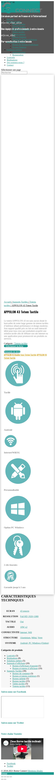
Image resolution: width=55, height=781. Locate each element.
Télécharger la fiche (14, 346)
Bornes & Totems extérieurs (24, 39)
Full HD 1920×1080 (29, 616)
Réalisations (12, 60)
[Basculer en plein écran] (8, 776)
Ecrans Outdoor (19, 37)
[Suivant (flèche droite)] (5, 779)
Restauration (17, 55)
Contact (10, 65)
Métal (34, 637)
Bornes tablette (19, 34)
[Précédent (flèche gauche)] (2, 779)
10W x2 (23, 627)
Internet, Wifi (26, 632)
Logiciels (11, 57)
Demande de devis (12, 352)
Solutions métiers (14, 50)
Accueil (10, 19)
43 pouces (24, 611)
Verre (40, 637)
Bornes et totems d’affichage (25, 668)
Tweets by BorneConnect (12, 728)
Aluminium (25, 637)
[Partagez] (5, 776)
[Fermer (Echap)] (2, 776)
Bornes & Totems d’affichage (25, 45)
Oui (22, 621)
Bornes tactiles (18, 24)
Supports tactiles (14, 22)
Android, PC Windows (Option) (34, 643)
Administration (19, 52)
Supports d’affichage (16, 42)
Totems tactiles (18, 27)
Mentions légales (35, 771)
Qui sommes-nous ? (15, 62)
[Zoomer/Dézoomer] (11, 776)
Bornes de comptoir (21, 29)
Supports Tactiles (20, 302)
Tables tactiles (18, 32)
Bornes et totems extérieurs (24, 676)
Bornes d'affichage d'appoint (25, 666)
